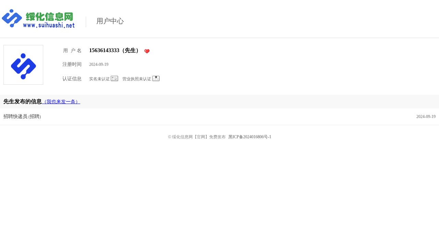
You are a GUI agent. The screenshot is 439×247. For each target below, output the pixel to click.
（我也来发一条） (61, 101)
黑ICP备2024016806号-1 (249, 136)
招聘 (34, 116)
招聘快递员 (15, 116)
